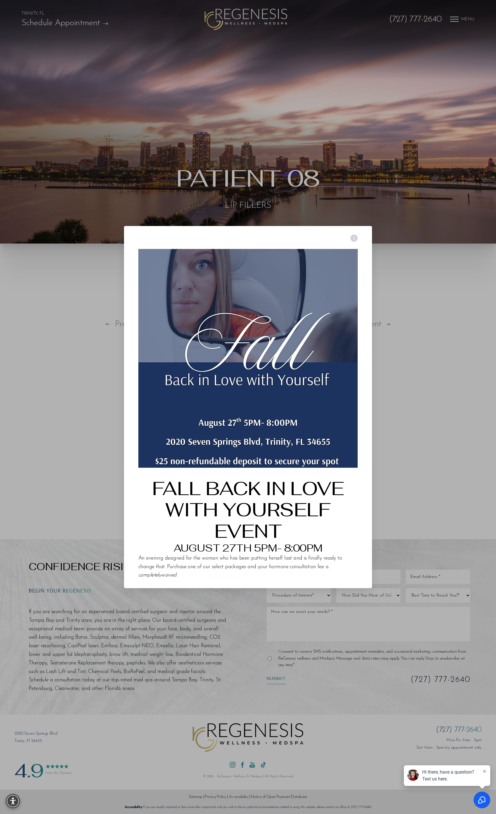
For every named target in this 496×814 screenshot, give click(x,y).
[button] (13, 801)
